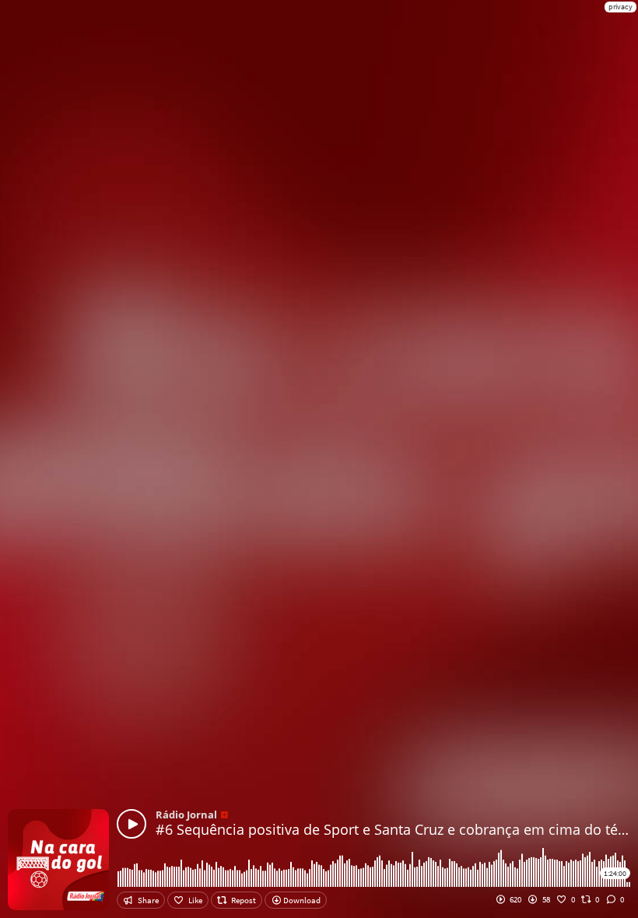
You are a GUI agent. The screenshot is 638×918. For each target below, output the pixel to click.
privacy (620, 7)
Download (301, 900)
